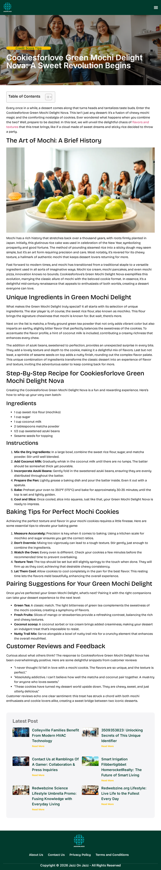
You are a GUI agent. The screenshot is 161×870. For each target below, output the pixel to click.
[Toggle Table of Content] (46, 97)
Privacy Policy (80, 855)
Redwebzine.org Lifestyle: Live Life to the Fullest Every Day (123, 793)
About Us (36, 855)
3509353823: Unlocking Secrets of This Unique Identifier (122, 735)
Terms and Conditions (112, 855)
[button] (156, 7)
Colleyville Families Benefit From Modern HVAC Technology (55, 735)
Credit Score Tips (29, 48)
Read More (38, 746)
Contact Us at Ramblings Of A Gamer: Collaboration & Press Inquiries (55, 764)
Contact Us (56, 855)
